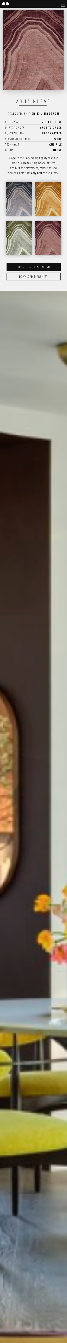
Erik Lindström (45, 113)
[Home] (5, 4)
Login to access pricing (33, 267)
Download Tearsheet (33, 276)
